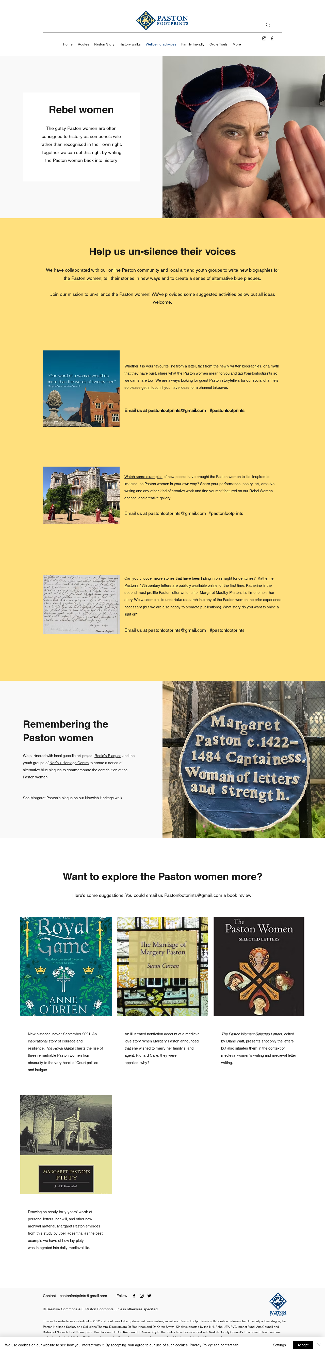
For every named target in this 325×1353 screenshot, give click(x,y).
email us (154, 895)
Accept (303, 1344)
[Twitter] (149, 1295)
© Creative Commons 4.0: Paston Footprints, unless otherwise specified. (101, 1309)
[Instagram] (264, 38)
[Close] (319, 1345)
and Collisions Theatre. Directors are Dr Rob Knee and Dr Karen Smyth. (126, 1327)
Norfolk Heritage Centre (69, 763)
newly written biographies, (241, 366)
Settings (279, 1344)
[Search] (268, 25)
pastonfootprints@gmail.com (177, 410)
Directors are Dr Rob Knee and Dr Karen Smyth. (127, 1332)
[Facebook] (271, 38)
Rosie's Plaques (107, 756)
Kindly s (181, 1327)
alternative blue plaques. (236, 278)
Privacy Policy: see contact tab (214, 1344)
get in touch (150, 387)
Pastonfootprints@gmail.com (193, 895)
